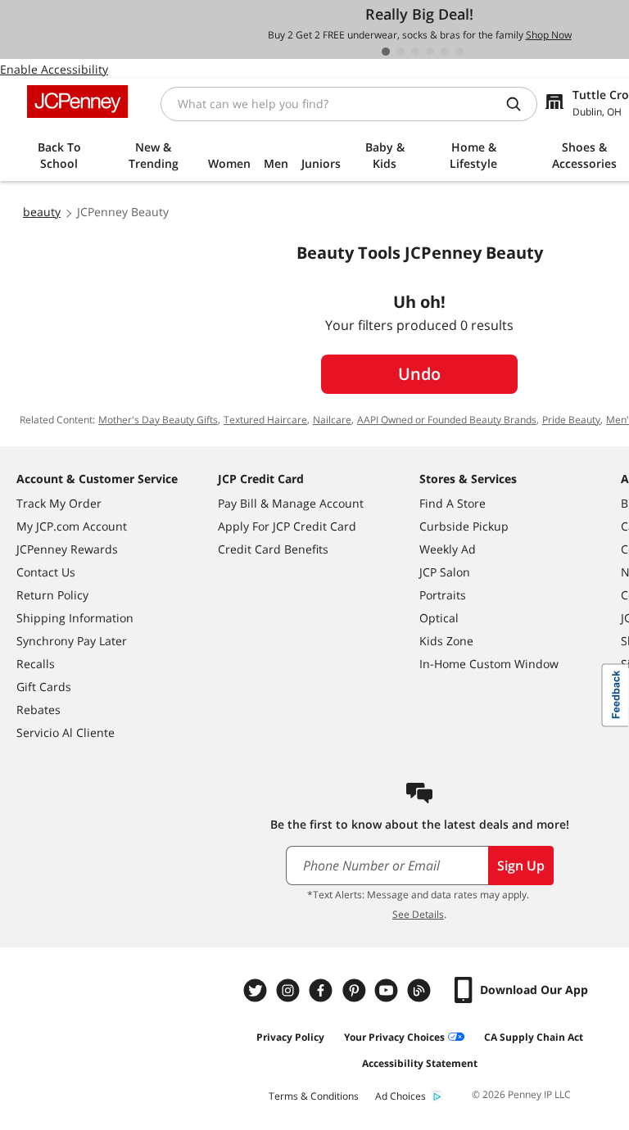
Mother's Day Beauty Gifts (158, 420)
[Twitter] (257, 990)
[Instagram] (290, 990)
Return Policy (52, 595)
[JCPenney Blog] (421, 990)
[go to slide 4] (430, 51)
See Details (418, 914)
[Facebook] (322, 990)
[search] (520, 104)
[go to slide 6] (459, 51)
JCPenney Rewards (67, 549)
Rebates (38, 709)
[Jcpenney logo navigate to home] (77, 101)
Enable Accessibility (54, 69)
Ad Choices (400, 1096)
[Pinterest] (355, 990)
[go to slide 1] (386, 51)
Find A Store (452, 503)
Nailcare (332, 420)
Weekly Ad (447, 549)
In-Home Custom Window (489, 663)
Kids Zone (446, 641)
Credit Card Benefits (273, 549)
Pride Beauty (571, 420)
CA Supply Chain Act (533, 1037)
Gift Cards (43, 686)
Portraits (442, 595)
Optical (439, 618)
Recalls (35, 663)
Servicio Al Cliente (65, 732)
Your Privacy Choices (394, 1037)
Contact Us (45, 572)
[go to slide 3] (415, 51)
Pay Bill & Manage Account (291, 503)
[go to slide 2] (400, 51)
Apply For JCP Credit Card (287, 526)
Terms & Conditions (314, 1096)
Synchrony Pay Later (71, 641)
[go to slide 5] (445, 51)
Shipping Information (74, 618)
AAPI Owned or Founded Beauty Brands (446, 420)
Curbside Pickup (464, 526)
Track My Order (59, 503)
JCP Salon (444, 572)
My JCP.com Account (71, 526)
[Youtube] (388, 990)
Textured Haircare (265, 420)
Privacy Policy (290, 1037)
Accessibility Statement (419, 1063)
